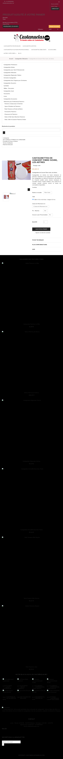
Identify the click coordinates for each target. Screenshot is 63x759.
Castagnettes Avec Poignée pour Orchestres (15, 80)
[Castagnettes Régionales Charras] (31, 429)
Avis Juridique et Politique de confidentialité (14, 139)
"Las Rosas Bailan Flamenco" (22, 687)
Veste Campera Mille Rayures (31, 598)
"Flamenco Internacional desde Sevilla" (38, 687)
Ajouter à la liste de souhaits (43, 232)
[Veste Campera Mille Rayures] (31, 566)
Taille (33, 196)
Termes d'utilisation (8, 143)
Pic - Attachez (36, 210)
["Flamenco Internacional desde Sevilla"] (39, 681)
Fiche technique (38, 240)
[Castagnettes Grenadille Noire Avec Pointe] (31, 497)
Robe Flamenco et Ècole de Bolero (14, 109)
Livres (5, 96)
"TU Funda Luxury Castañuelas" (7, 687)
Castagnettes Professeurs (10, 64)
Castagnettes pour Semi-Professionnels (14, 70)
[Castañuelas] (31, 37)
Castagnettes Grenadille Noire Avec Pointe (32, 529)
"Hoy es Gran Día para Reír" (25, 697)
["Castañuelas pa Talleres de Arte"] (9, 693)
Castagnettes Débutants (10, 72)
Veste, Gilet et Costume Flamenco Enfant (15, 119)
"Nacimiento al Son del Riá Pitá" (38, 698)
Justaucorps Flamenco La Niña (31, 324)
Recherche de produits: (8, 126)
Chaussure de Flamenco (11, 114)
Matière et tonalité (37, 192)
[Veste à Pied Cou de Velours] (31, 360)
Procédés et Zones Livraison (10, 141)
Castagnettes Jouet (9, 91)
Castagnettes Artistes (9, 67)
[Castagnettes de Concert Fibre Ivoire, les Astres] (6, 197)
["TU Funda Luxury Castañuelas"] (9, 681)
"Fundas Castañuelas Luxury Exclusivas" (53, 698)
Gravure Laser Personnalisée (40, 214)
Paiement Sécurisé (8, 144)
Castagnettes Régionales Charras (31, 461)
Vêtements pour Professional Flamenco (14, 101)
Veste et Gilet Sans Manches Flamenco (15, 117)
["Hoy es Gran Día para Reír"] (24, 693)
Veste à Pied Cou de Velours (31, 392)
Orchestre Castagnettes (10, 77)
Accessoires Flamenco (10, 111)
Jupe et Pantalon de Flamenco (12, 106)
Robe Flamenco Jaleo (31, 667)
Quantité (34, 222)
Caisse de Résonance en (39, 203)
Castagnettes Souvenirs (10, 83)
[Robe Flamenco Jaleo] (31, 634)
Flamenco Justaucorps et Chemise (14, 103)
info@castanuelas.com (33, 726)
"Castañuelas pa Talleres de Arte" (9, 698)
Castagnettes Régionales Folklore (12, 75)
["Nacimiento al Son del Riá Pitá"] (39, 693)
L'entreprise (6, 138)
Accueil (11, 58)
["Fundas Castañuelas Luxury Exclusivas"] (53, 693)
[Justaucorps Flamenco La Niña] (31, 292)
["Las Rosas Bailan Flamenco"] (24, 681)
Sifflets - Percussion (9, 88)
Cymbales (6, 85)
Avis (33, 249)
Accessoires (7, 93)
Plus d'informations (39, 244)
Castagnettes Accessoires (10, 99)
